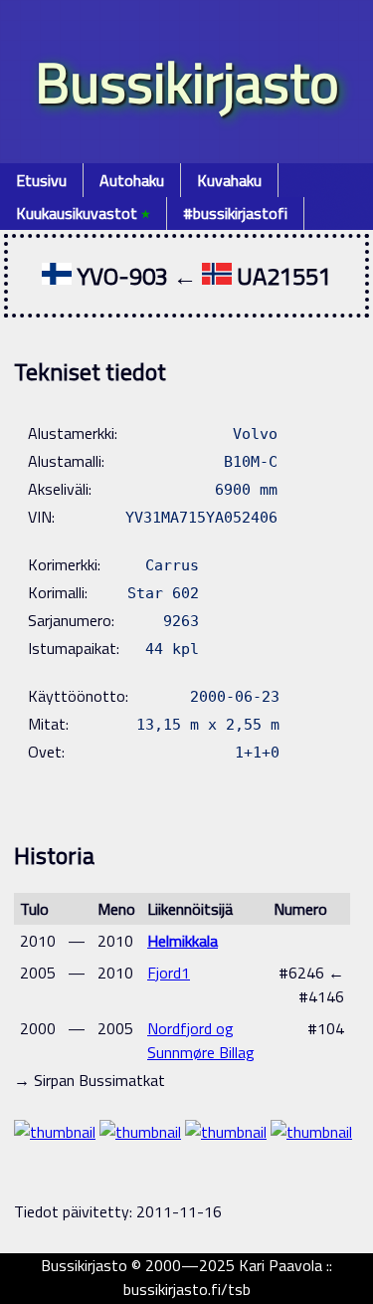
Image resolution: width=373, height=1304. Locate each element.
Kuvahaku (229, 180)
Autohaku (131, 180)
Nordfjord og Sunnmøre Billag (201, 1040)
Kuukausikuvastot (83, 213)
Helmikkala (182, 941)
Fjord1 (168, 972)
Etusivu (41, 180)
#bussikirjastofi (235, 213)
